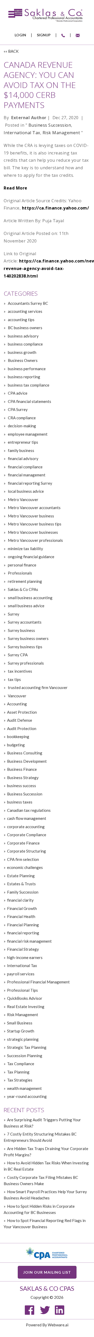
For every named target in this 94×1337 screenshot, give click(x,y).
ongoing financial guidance (30, 556)
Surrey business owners (28, 638)
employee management (27, 434)
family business (20, 450)
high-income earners (25, 957)
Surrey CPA (17, 654)
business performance (26, 368)
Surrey (13, 614)
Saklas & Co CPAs (22, 589)
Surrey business (21, 630)
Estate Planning (21, 875)
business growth (21, 352)
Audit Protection (21, 728)
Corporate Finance (23, 843)
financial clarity (20, 900)
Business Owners (22, 360)
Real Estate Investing (25, 1006)
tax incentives (19, 671)
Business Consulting (24, 753)
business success (21, 785)
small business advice (25, 605)
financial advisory (22, 458)
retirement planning (24, 581)
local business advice (25, 491)
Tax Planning (18, 1072)
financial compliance (25, 466)
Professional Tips (22, 990)
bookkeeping (18, 736)
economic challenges (25, 867)
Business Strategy (23, 777)
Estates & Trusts (21, 883)
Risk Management (61, 133)
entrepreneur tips (22, 442)
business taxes (19, 802)
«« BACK (11, 51)
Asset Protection (22, 712)
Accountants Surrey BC (27, 303)
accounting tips (20, 319)
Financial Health (21, 916)
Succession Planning (24, 1055)
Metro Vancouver (22, 499)
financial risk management (29, 941)
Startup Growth (20, 1031)
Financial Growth (22, 908)
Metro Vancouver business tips (34, 524)
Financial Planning (23, 924)
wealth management (24, 1088)
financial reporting (23, 932)
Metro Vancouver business (30, 516)
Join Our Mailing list (47, 1272)
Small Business (19, 1023)
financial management (26, 474)
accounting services (24, 311)
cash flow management (26, 818)
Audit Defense (19, 720)
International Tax (22, 133)
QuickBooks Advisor (24, 998)
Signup (44, 35)
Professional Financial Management (38, 982)
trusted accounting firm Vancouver (37, 687)
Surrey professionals (25, 663)
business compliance (25, 344)
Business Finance (22, 769)
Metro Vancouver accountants (34, 507)
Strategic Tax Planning (26, 1047)
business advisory (23, 336)
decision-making (21, 425)
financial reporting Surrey (29, 483)
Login (20, 35)
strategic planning (23, 1039)
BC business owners (24, 327)
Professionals (19, 573)
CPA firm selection (23, 859)
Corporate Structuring (26, 851)
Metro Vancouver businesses (32, 532)
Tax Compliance (20, 1063)
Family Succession (22, 892)
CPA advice (17, 393)
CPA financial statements (29, 401)
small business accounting (29, 597)
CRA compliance (21, 417)
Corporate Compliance (26, 834)
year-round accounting (27, 1096)
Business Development (27, 761)
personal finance (21, 565)
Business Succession (49, 125)
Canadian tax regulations (29, 810)
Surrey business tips (24, 646)
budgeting (16, 744)
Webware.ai (58, 1324)
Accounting (17, 703)
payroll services (20, 973)
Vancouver (16, 695)
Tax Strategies (19, 1080)
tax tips (14, 679)
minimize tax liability (25, 548)
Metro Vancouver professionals (35, 540)
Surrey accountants (24, 622)
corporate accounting (26, 826)
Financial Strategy (23, 949)
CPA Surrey (17, 409)
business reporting (23, 376)
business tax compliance (28, 385)
